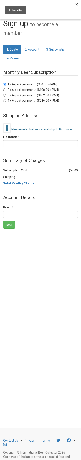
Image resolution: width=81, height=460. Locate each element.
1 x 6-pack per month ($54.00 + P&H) (32, 84)
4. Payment (14, 58)
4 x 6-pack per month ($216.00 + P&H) (33, 100)
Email (7, 207)
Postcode (10, 137)
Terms (45, 440)
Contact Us (10, 440)
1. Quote (12, 49)
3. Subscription (56, 49)
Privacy (30, 440)
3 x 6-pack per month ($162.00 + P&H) (33, 95)
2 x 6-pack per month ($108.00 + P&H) (33, 89)
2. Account (32, 49)
